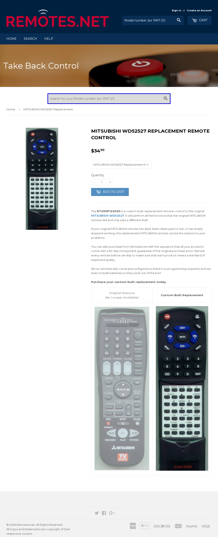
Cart (202, 20)
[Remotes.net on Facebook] (104, 513)
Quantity (97, 175)
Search (30, 39)
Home (11, 39)
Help (48, 39)
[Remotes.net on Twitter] (97, 513)
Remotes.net (26, 524)
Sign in (176, 10)
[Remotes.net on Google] (112, 513)
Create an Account (199, 10)
